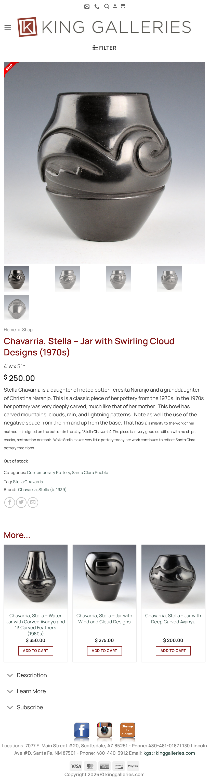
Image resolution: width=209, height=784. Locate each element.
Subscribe (30, 707)
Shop (27, 329)
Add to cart (35, 650)
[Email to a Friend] (33, 502)
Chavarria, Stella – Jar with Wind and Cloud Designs (104, 619)
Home (10, 329)
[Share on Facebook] (9, 502)
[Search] (106, 6)
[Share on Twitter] (21, 502)
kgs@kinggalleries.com (169, 753)
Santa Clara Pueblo (90, 472)
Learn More (31, 691)
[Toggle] (10, 676)
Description (32, 675)
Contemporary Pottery (48, 472)
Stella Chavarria (28, 481)
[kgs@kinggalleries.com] (87, 6)
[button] (115, 6)
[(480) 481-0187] (97, 6)
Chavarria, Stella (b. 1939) (42, 489)
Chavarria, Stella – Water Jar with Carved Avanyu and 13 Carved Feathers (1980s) (35, 625)
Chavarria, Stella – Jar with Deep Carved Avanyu (173, 619)
